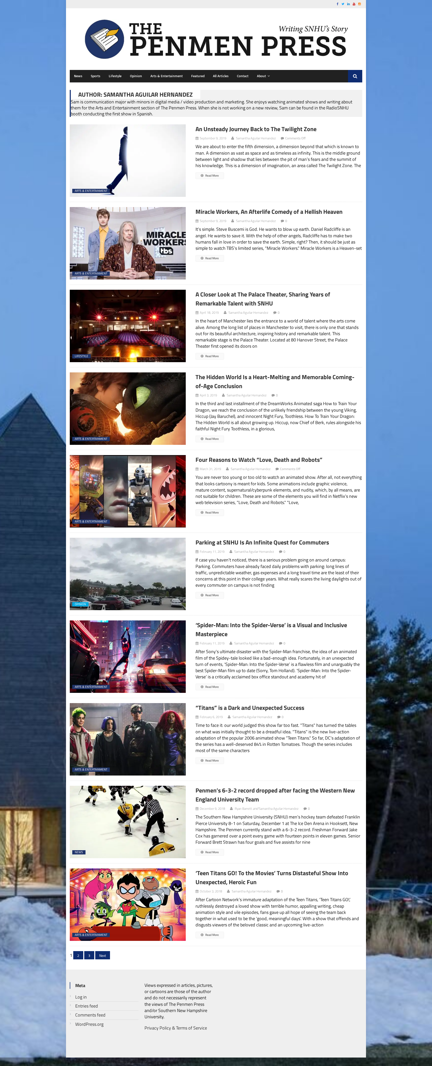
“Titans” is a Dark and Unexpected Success (250, 707)
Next (102, 955)
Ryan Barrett (243, 808)
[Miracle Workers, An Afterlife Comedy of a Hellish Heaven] (128, 243)
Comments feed (90, 1015)
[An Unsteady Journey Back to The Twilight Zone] (128, 160)
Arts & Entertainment (166, 76)
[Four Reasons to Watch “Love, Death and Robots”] (128, 491)
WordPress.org (89, 1024)
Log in (81, 997)
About (261, 76)
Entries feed (86, 1006)
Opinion (136, 76)
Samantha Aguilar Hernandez (256, 138)
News (78, 76)
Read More (211, 175)
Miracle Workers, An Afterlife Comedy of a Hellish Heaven (269, 211)
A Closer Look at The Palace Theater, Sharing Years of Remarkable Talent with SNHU (263, 299)
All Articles (220, 76)
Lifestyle (115, 76)
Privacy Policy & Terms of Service (175, 1028)
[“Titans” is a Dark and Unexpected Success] (128, 739)
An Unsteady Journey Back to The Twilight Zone (256, 128)
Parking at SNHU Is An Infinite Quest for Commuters (262, 542)
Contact (242, 76)
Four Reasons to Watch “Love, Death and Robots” (259, 459)
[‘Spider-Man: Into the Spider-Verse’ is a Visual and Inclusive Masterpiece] (128, 656)
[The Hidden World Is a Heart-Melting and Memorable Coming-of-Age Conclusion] (128, 408)
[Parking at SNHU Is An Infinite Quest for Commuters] (128, 574)
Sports (95, 76)
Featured (197, 76)
